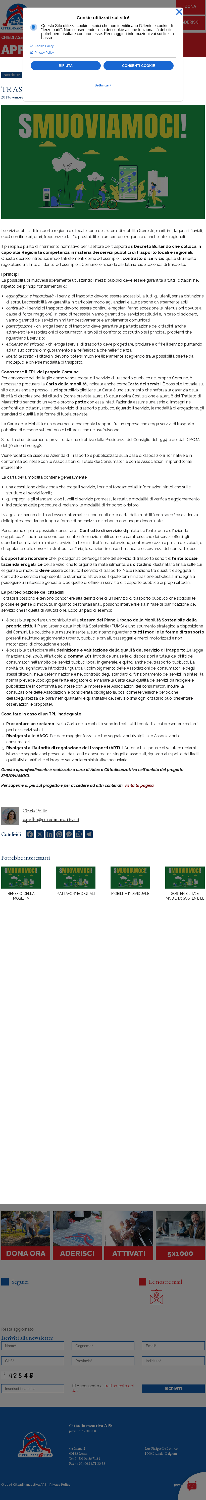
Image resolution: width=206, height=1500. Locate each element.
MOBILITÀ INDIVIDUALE (130, 894)
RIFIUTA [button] (66, 66)
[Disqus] (103, 992)
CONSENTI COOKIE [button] (138, 66)
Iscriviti (173, 1388)
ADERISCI (190, 22)
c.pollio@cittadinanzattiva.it (51, 819)
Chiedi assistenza (20, 37)
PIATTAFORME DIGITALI (76, 894)
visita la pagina (139, 785)
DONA (190, 6)
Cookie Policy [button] (44, 46)
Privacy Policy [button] (44, 52)
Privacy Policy (59, 1484)
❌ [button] (179, 12)
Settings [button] (103, 85)
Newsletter (12, 75)
